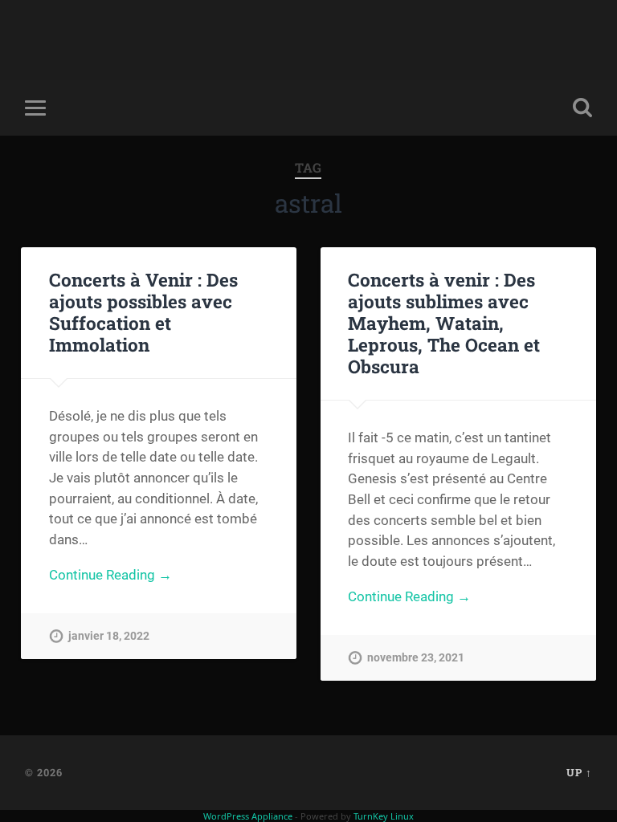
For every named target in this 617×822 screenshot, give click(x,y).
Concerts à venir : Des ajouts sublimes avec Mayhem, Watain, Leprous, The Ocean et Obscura (444, 322)
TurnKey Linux (383, 816)
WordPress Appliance (247, 816)
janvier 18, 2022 (108, 636)
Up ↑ (579, 772)
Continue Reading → (110, 575)
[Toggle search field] (582, 107)
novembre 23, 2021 (415, 658)
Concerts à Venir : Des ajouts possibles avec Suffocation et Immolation (143, 311)
